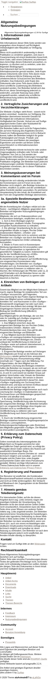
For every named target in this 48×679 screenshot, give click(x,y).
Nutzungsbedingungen (16, 619)
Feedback (10, 613)
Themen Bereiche (13, 603)
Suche (8, 597)
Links (7, 594)
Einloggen (15, 10)
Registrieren (16, 7)
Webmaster (40, 544)
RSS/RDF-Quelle (39, 659)
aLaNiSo (36, 677)
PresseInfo (10, 642)
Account (9, 629)
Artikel (8, 578)
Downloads (10, 587)
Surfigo (32, 2)
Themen (9, 600)
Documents (10, 584)
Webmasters (6, 356)
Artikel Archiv (11, 581)
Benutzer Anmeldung (15, 632)
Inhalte (8, 590)
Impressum (10, 616)
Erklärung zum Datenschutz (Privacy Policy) (20, 468)
